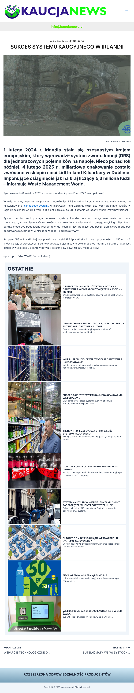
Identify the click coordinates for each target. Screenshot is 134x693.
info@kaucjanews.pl (67, 27)
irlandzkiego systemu (36, 205)
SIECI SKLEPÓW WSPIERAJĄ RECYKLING (85, 575)
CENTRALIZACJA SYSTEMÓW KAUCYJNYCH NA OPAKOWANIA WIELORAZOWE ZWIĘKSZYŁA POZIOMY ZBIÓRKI (92, 289)
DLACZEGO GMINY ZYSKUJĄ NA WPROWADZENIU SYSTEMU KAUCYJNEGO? (90, 539)
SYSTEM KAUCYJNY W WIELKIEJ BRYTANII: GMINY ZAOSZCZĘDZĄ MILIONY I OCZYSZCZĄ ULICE (91, 503)
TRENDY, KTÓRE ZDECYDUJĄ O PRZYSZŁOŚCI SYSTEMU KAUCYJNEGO (88, 432)
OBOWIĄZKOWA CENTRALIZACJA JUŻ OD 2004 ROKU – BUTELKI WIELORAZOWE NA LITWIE (93, 325)
